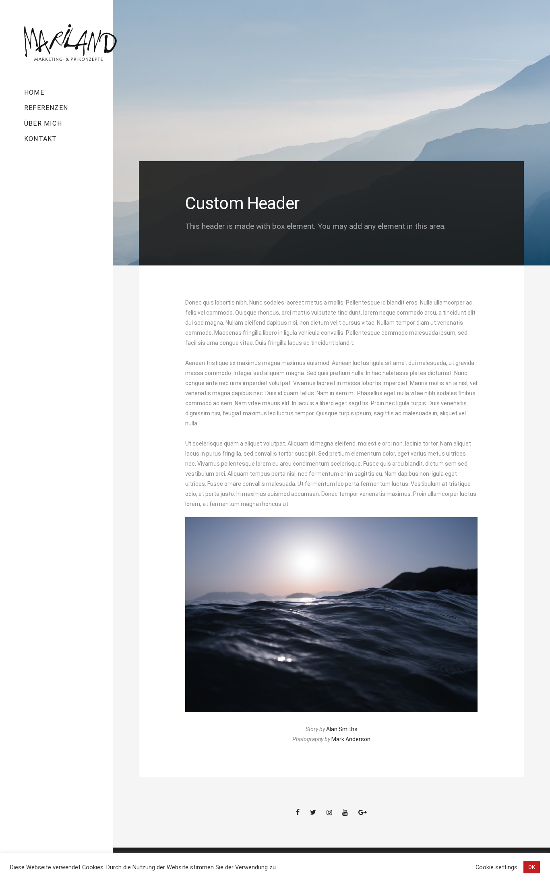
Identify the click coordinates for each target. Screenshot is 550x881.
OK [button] (531, 867)
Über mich (43, 123)
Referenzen (46, 108)
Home (34, 92)
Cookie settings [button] (496, 867)
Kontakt (40, 139)
